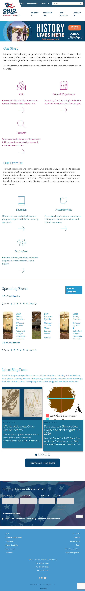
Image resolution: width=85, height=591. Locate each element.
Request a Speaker (72, 553)
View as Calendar (71, 290)
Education (35, 14)
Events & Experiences (15, 14)
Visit (7, 534)
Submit (79, 516)
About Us (75, 534)
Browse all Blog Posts (42, 463)
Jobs (77, 545)
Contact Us (44, 570)
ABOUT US (45, 3)
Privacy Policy (43, 588)
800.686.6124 (44, 567)
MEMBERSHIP (32, 3)
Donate (76, 538)
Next (32, 303)
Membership (74, 541)
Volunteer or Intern (72, 549)
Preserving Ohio (47, 14)
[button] (69, 38)
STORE (20, 3)
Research (77, 14)
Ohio (35, 585)
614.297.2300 (44, 563)
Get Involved (64, 14)
